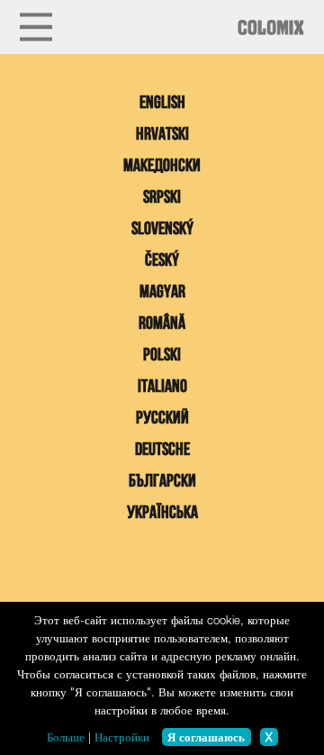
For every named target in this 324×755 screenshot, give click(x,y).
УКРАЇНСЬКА (162, 514)
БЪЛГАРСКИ (162, 482)
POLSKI (162, 356)
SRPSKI (162, 198)
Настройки (121, 737)
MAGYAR (162, 293)
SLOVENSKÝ (162, 230)
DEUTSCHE (162, 450)
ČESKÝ (162, 261)
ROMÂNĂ (162, 324)
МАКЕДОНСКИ (162, 167)
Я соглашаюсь (206, 737)
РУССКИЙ (162, 419)
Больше (66, 737)
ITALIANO (162, 387)
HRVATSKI (162, 135)
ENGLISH (162, 104)
